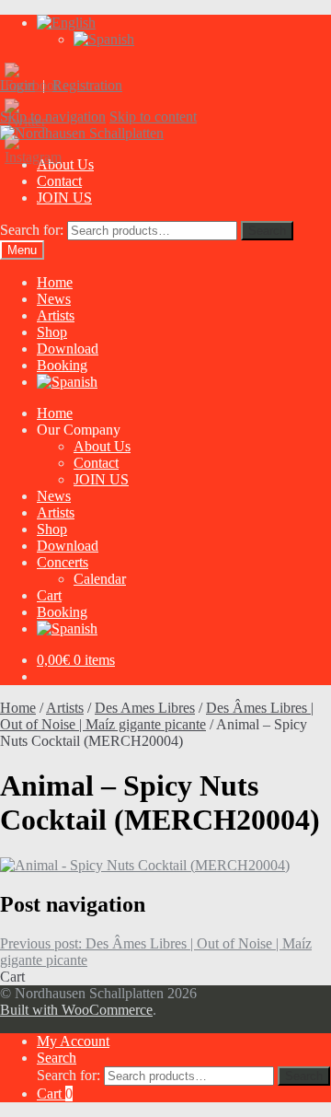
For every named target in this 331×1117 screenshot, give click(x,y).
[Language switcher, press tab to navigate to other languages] (66, 22)
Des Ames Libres (145, 708)
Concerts (62, 562)
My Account (73, 1041)
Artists (55, 315)
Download (67, 348)
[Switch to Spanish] (104, 39)
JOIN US (64, 197)
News (54, 299)
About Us (102, 446)
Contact (59, 181)
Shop (52, 332)
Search (267, 231)
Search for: (31, 230)
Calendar (100, 579)
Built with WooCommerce (76, 1010)
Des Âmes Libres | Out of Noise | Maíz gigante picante (157, 716)
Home (55, 282)
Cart (49, 595)
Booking (62, 365)
